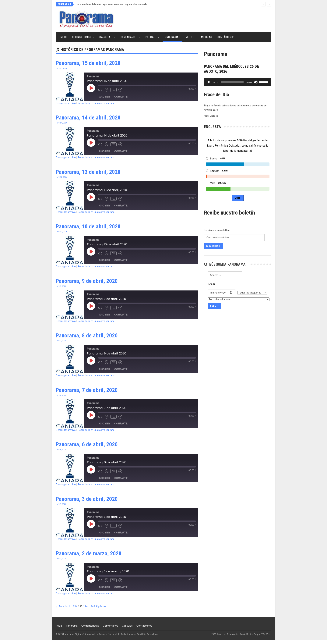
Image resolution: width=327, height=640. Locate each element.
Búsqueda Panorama (226, 264)
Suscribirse (213, 245)
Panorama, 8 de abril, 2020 (87, 335)
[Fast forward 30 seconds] (120, 90)
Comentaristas (90, 625)
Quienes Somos (81, 37)
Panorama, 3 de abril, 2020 (87, 499)
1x (113, 89)
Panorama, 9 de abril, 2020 (87, 281)
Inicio (63, 37)
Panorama (72, 625)
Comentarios (129, 37)
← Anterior (62, 606)
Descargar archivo (66, 103)
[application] (237, 82)
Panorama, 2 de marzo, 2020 (88, 553)
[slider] (264, 81)
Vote (238, 197)
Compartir (121, 96)
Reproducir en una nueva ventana (96, 103)
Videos (190, 37)
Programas (172, 37)
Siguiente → (102, 606)
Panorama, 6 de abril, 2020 (87, 444)
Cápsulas (105, 37)
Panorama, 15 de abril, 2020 (88, 63)
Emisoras (206, 37)
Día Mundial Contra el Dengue (92, 4)
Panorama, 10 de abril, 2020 (88, 226)
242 (92, 606)
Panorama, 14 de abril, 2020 (88, 117)
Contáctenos (226, 37)
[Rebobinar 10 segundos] (106, 90)
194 (75, 606)
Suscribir (104, 96)
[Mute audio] (100, 89)
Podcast (151, 37)
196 (85, 606)
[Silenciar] (256, 82)
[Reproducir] (209, 82)
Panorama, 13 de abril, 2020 (88, 172)
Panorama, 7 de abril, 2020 (87, 390)
